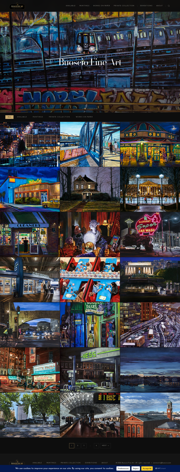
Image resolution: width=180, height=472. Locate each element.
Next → (105, 445)
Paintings (84, 6)
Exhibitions (146, 6)
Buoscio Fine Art (128, 463)
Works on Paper (101, 6)
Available (71, 6)
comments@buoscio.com (162, 463)
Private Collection (124, 6)
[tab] (83, 108)
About (159, 6)
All (9, 117)
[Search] (169, 6)
